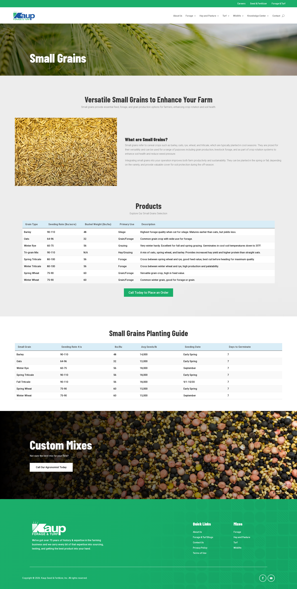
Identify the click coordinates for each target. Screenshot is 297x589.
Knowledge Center (256, 16)
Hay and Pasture (208, 16)
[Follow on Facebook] (262, 578)
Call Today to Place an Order (148, 292)
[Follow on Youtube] (271, 578)
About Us (177, 16)
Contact (276, 16)
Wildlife (237, 16)
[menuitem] (208, 532)
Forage (189, 16)
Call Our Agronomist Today (51, 467)
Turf (225, 16)
